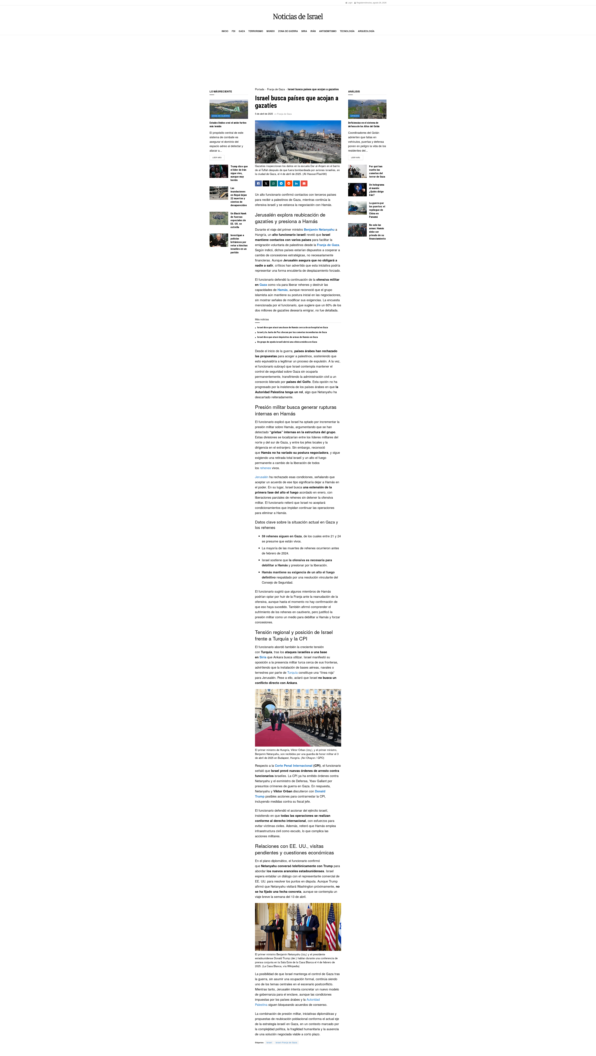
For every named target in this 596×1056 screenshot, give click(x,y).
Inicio (225, 31)
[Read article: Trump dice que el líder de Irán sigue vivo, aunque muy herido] (219, 171)
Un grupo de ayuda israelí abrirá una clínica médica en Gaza (287, 342)
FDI (233, 31)
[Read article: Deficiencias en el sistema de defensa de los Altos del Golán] (367, 109)
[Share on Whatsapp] (273, 183)
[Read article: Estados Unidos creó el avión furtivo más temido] (229, 109)
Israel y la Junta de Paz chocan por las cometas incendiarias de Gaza (292, 332)
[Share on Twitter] (266, 183)
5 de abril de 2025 (264, 113)
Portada (259, 89)
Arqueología (366, 31)
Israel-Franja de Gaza (286, 1042)
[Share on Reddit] (288, 183)
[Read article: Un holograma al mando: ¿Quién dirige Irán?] (357, 189)
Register (360, 2)
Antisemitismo (327, 31)
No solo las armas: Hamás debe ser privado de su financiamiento (377, 231)
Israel (269, 1042)
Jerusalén (261, 477)
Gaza (242, 31)
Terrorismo (255, 31)
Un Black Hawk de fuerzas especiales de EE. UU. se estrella (238, 220)
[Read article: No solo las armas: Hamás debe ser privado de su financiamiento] (357, 230)
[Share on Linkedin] (296, 183)
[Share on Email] (304, 183)
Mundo (270, 31)
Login (349, 2)
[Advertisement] (298, 61)
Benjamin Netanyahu (319, 229)
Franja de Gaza (276, 89)
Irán (313, 31)
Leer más (218, 157)
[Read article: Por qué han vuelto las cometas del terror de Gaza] (357, 171)
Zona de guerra (288, 31)
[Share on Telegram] (281, 183)
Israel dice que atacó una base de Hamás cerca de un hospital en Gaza (292, 327)
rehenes (265, 468)
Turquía (292, 672)
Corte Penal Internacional (293, 765)
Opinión (355, 115)
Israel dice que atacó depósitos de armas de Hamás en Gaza (287, 337)
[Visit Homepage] (298, 16)
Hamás (283, 289)
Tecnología (347, 31)
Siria (304, 31)
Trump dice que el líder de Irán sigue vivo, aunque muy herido (239, 173)
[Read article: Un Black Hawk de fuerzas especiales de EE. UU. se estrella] (219, 218)
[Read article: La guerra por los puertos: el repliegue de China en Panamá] (357, 208)
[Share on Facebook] (258, 183)
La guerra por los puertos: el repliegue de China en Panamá (377, 209)
